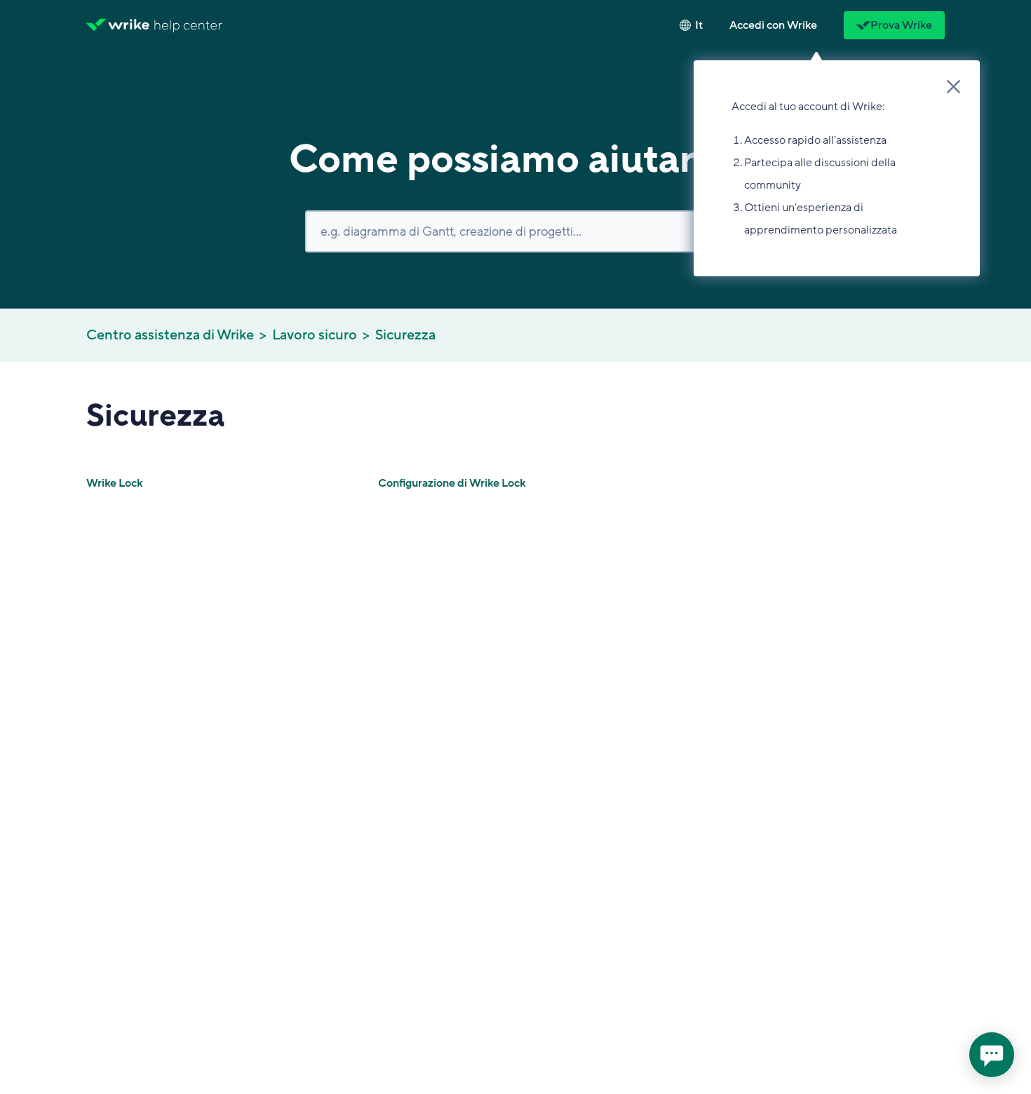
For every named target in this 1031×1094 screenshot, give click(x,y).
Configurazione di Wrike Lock (451, 483)
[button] (773, 25)
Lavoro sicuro (314, 335)
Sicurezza (405, 335)
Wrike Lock (114, 483)
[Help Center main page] (188, 25)
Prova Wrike (901, 25)
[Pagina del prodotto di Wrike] (117, 25)
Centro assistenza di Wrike (170, 335)
